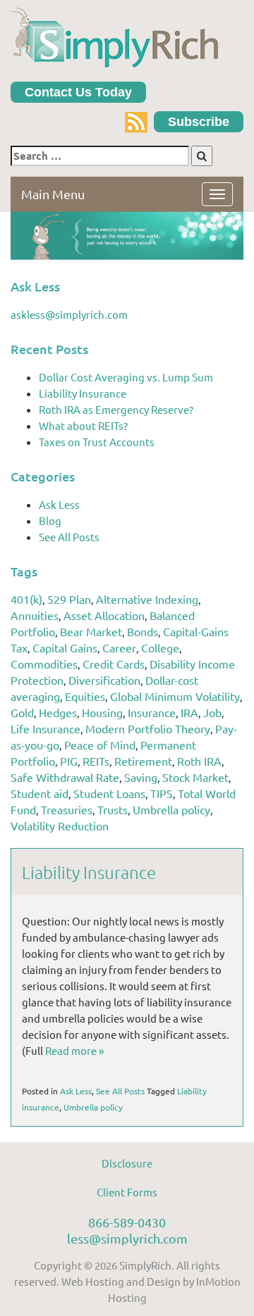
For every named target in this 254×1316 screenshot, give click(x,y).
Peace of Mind (99, 745)
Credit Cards (114, 664)
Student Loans (109, 793)
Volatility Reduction (60, 825)
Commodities (44, 664)
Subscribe (198, 122)
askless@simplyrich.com (69, 314)
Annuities (35, 615)
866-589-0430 (127, 1222)
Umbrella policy (171, 809)
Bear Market (91, 631)
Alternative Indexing (147, 599)
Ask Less (59, 504)
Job (212, 712)
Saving (140, 777)
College (160, 647)
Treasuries (66, 809)
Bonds (142, 631)
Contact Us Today (78, 92)
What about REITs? (83, 425)
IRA (189, 712)
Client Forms (127, 1191)
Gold (22, 712)
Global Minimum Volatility (175, 696)
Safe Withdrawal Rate (65, 777)
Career (119, 647)
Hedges (58, 712)
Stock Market (195, 777)
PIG (69, 761)
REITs (96, 761)
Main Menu (53, 193)
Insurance (152, 712)
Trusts (112, 809)
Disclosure (127, 1163)
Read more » (74, 1050)
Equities (85, 696)
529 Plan (69, 599)
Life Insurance (45, 728)
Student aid (39, 793)
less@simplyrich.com (127, 1238)
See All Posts (69, 536)
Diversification (104, 680)
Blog (50, 520)
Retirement (143, 761)
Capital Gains (64, 647)
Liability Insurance (82, 393)
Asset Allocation (104, 615)
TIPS (161, 793)
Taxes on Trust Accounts (97, 441)
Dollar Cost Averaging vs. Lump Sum (126, 377)
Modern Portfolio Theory (147, 728)
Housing (102, 712)
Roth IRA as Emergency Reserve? (116, 409)
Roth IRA (199, 761)
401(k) (26, 599)
